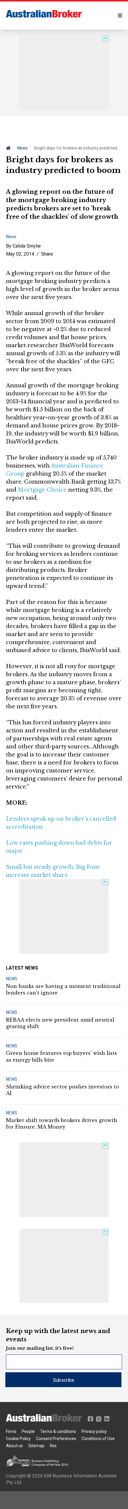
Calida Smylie (27, 246)
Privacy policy (94, 1431)
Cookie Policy (18, 1438)
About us (14, 1445)
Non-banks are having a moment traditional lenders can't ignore (63, 989)
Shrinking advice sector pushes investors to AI (62, 1090)
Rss (53, 1445)
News (22, 148)
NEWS (11, 978)
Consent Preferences (56, 1438)
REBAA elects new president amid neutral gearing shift (60, 1023)
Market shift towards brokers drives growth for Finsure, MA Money (61, 1123)
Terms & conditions (58, 1431)
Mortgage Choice (42, 490)
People (28, 1431)
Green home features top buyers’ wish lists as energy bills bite (61, 1056)
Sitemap (36, 1445)
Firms (11, 1431)
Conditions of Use (98, 1438)
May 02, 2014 (20, 254)
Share (47, 254)
